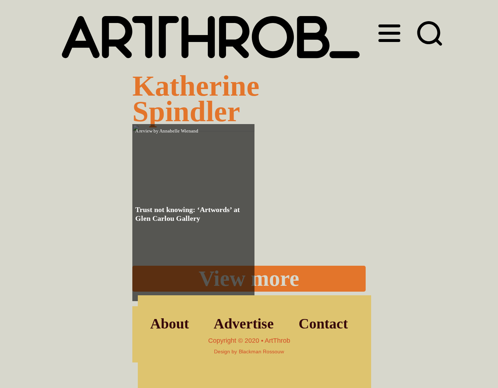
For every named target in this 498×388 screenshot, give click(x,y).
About (169, 323)
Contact (323, 323)
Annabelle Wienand (178, 131)
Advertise (244, 323)
